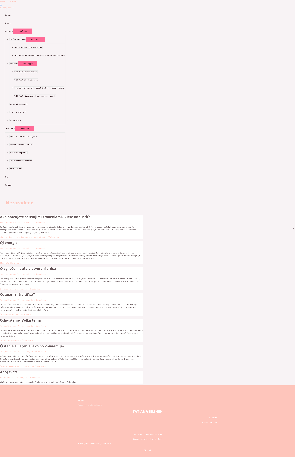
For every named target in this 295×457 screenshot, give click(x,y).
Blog (6, 177)
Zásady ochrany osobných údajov (147, 439)
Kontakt (8, 185)
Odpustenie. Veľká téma (20, 320)
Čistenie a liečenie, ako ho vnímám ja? (32, 346)
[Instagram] (150, 451)
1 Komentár (5, 378)
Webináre (14, 64)
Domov (8, 15)
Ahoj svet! (8, 372)
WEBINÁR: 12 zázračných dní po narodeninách (35, 96)
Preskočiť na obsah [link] (8, 1)
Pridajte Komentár (8, 222)
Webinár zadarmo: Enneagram (23, 136)
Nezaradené (23, 222)
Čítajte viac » (29, 237)
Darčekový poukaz (18, 39)
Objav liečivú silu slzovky (21, 161)
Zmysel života (16, 169)
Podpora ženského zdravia (21, 144)
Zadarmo (9, 128)
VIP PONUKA (15, 120)
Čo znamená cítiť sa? (17, 294)
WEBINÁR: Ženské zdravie (25, 72)
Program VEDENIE (18, 112)
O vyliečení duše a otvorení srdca (28, 268)
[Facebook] (145, 451)
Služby (8, 31)
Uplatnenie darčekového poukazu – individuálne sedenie (39, 55)
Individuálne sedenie (19, 104)
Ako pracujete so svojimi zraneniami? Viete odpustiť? (45, 216)
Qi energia (9, 242)
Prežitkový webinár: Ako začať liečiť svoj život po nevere (39, 88)
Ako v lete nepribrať (18, 153)
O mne (7, 23)
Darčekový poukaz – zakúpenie (28, 47)
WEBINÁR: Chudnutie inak (26, 80)
